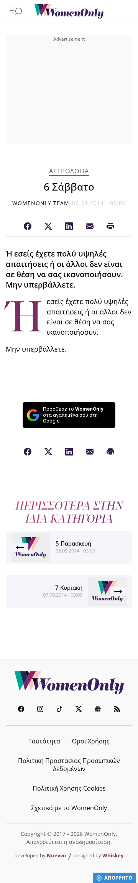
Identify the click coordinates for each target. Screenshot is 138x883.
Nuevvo (56, 855)
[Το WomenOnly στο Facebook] (21, 710)
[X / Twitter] (48, 226)
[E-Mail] (89, 226)
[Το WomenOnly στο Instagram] (40, 710)
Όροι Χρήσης (91, 741)
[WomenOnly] (69, 11)
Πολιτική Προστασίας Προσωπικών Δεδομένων (69, 764)
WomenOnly (69, 682)
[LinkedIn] (69, 226)
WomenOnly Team (41, 203)
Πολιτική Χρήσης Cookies (69, 788)
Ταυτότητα (44, 741)
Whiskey (112, 855)
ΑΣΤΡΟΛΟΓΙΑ (69, 171)
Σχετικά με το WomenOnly (69, 808)
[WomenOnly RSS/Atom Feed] (117, 710)
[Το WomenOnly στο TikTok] (59, 710)
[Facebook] (27, 226)
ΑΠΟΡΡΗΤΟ (118, 877)
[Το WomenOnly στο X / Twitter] (78, 710)
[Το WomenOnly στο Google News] (98, 710)
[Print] (110, 226)
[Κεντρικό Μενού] (16, 11)
